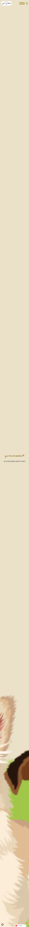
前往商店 (22, 3)
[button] (2, 924)
